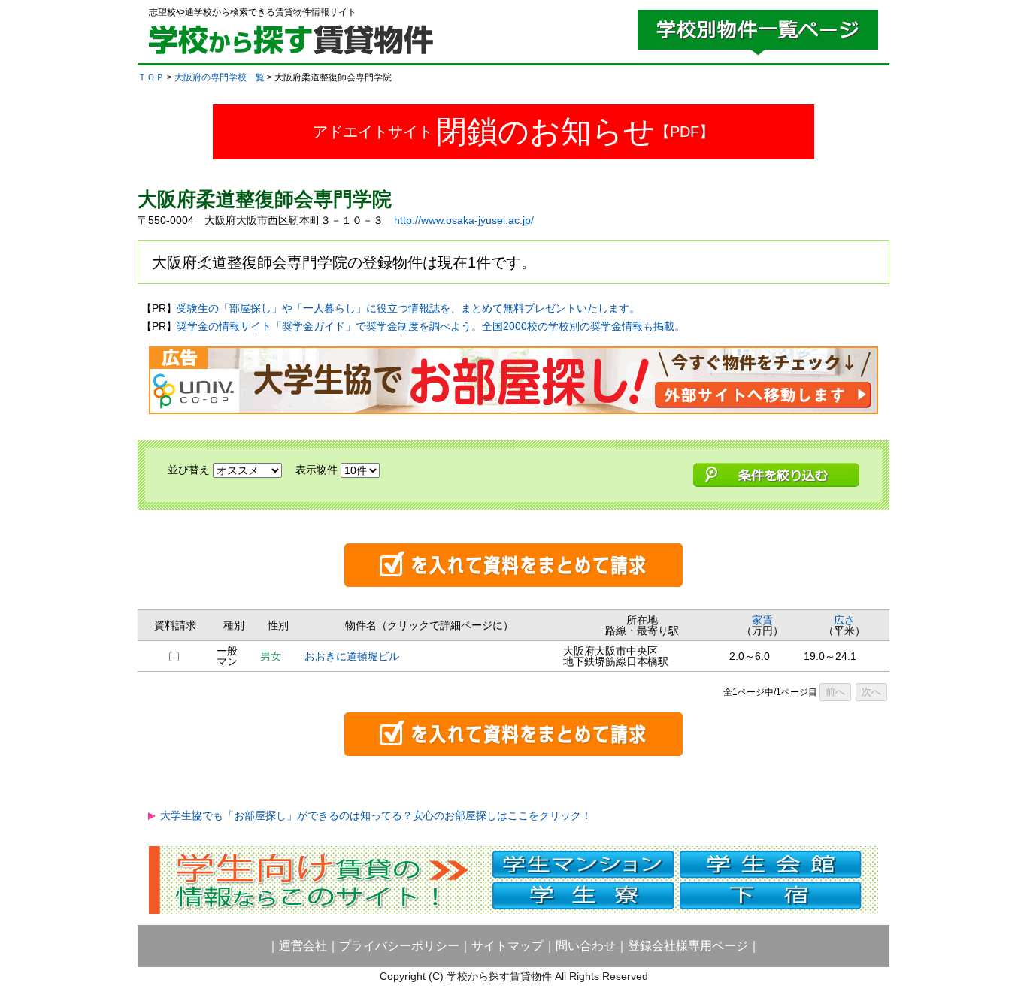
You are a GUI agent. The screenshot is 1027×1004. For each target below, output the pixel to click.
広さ (844, 620)
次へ (871, 691)
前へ (835, 691)
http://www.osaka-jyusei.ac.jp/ (464, 220)
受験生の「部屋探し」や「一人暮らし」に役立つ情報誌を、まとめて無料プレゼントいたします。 (408, 308)
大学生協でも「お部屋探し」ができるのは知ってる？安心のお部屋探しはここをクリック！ (376, 815)
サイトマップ (507, 945)
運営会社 (303, 945)
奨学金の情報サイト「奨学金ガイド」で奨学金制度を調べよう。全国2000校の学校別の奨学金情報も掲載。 (431, 326)
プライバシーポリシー (399, 945)
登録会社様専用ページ (688, 945)
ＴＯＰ (151, 77)
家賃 (762, 620)
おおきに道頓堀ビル (351, 656)
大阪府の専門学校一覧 (219, 77)
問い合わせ (586, 945)
